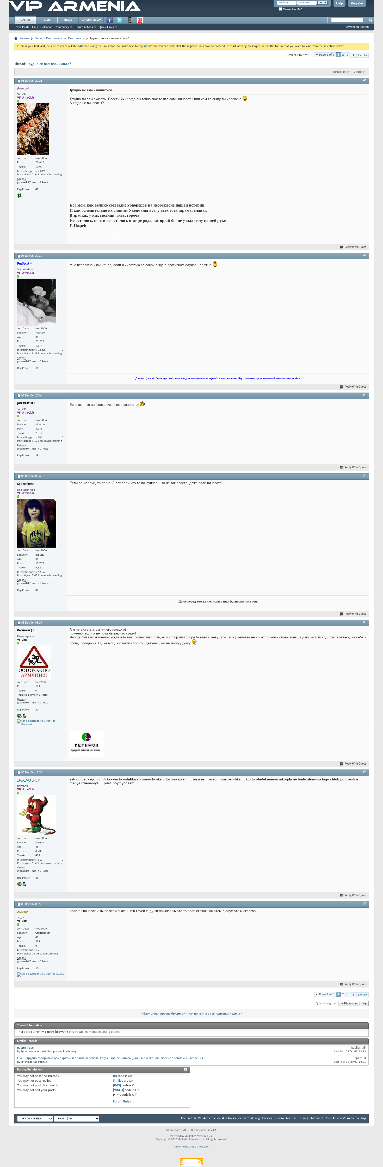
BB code (118, 1076)
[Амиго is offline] (33, 129)
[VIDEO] (118, 1090)
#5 (364, 622)
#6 (364, 772)
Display (358, 71)
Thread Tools (340, 71)
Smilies (118, 1080)
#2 (364, 255)
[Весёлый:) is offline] (34, 662)
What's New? (91, 20)
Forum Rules (122, 1101)
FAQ (35, 27)
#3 (364, 395)
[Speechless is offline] (36, 523)
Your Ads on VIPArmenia (342, 1118)
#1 (364, 80)
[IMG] (117, 1085)
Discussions (76, 38)
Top (364, 1003)
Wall (47, 20)
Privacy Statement (311, 1118)
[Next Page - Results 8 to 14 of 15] (353, 55)
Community (62, 27)
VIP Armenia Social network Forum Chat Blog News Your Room (241, 1118)
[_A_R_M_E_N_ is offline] (36, 815)
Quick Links (106, 27)
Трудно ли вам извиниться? (49, 64)
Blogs (68, 20)
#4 (364, 475)
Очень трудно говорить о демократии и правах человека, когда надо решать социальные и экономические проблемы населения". (111, 1058)
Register (357, 3)
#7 (364, 903)
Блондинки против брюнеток (164, 1013)
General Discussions (48, 38)
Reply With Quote (355, 247)
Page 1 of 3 (327, 54)
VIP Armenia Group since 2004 (191, 1146)
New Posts (22, 27)
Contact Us (188, 1118)
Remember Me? (292, 9)
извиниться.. (26, 1047)
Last (360, 55)
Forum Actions (84, 27)
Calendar (46, 27)
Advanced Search (357, 26)
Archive (291, 1118)
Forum (25, 20)
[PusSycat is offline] (36, 302)
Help (339, 3)
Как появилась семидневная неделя (214, 1013)
